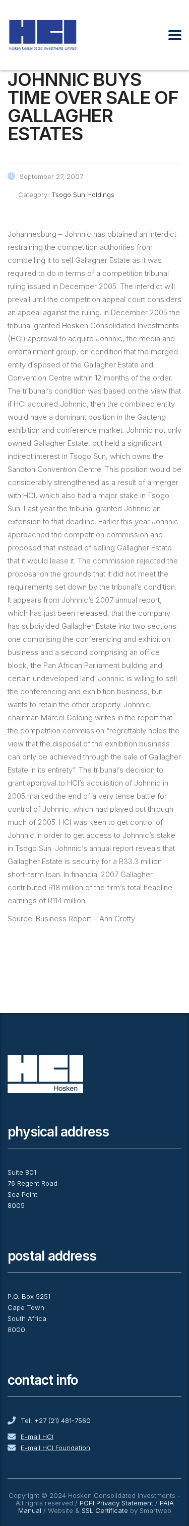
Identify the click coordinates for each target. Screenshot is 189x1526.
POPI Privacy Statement (116, 1503)
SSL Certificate (105, 1510)
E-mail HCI (37, 1437)
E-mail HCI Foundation (55, 1448)
